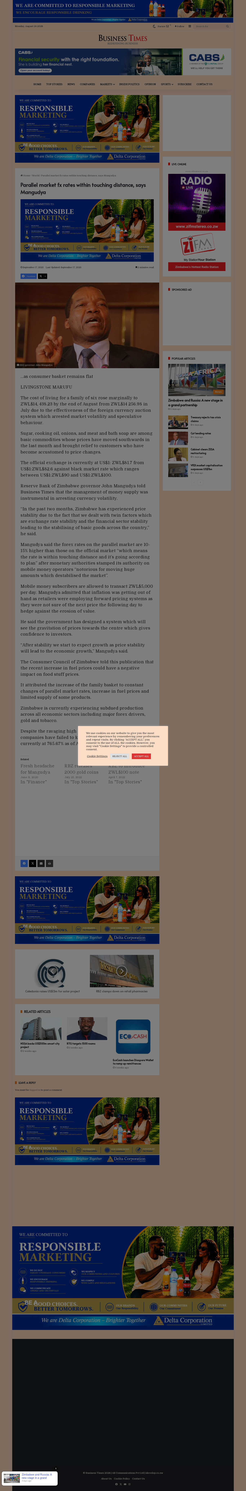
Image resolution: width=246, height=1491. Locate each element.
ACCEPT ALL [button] (141, 756)
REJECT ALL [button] (119, 756)
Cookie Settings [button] (97, 756)
